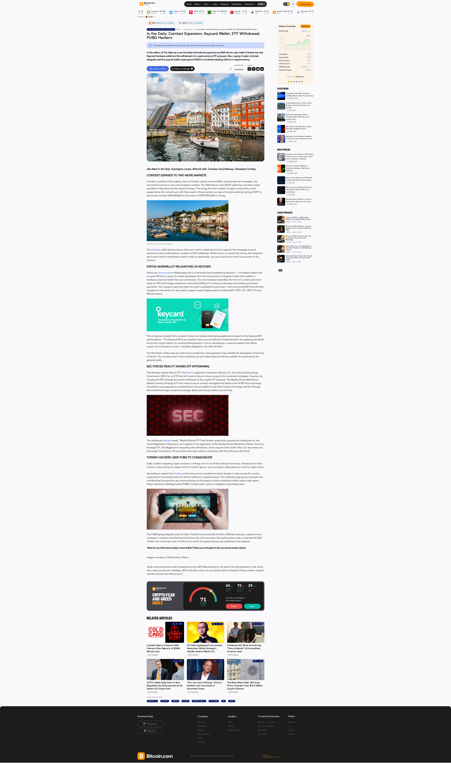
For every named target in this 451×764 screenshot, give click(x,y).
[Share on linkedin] (262, 69)
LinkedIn (291, 734)
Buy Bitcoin (263, 730)
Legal (200, 738)
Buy (206, 4)
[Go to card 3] (294, 81)
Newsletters (237, 4)
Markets (231, 726)
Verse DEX (262, 734)
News (197, 4)
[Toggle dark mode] (286, 4)
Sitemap (201, 742)
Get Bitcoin (306, 28)
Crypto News (188, 29)
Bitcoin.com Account (267, 722)
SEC (223, 701)
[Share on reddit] (258, 69)
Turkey (178, 473)
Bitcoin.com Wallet (266, 726)
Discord (291, 730)
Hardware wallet (199, 701)
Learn (215, 4)
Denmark (175, 701)
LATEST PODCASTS (284, 212)
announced (164, 272)
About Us (201, 722)
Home (189, 4)
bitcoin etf (152, 701)
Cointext (155, 249)
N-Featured (214, 701)
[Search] (293, 4)
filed (189, 372)
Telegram (292, 722)
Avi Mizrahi (239, 69)
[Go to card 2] (291, 81)
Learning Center (234, 730)
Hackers (185, 701)
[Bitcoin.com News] (147, 4)
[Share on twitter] (253, 69)
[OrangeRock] (151, 17)
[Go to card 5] (299, 81)
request (167, 440)
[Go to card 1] (289, 81)
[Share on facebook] (249, 69)
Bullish (252, 606)
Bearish (234, 606)
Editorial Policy (204, 734)
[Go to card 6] (302, 81)
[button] (192, 68)
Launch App (305, 4)
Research (225, 4)
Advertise (249, 4)
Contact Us (202, 726)
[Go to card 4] (296, 81)
